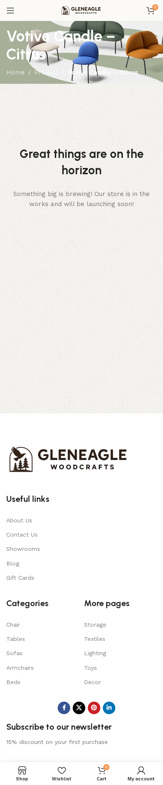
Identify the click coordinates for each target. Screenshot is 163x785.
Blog (12, 563)
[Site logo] (81, 10)
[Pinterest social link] (94, 708)
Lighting (95, 653)
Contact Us (22, 534)
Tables (15, 638)
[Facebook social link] (64, 708)
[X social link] (79, 708)
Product (46, 72)
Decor (92, 682)
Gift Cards (20, 577)
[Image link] (69, 459)
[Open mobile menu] (10, 10)
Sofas (14, 653)
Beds (13, 682)
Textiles (94, 638)
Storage (95, 624)
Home (15, 72)
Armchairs (20, 667)
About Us (19, 520)
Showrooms (23, 548)
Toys (90, 667)
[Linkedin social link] (109, 708)
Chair (13, 624)
